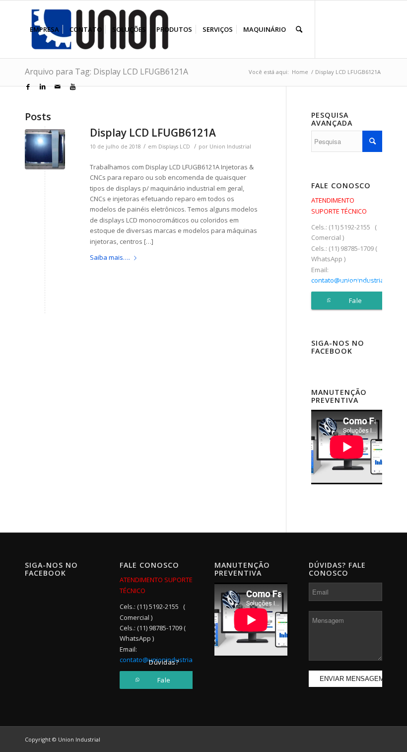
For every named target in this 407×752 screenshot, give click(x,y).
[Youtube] (72, 86)
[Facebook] (27, 86)
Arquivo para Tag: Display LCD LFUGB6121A (106, 71)
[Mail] (57, 86)
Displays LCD (174, 146)
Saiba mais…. (110, 257)
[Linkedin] (42, 86)
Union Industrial (230, 146)
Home (300, 71)
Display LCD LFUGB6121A (153, 133)
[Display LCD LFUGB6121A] (45, 149)
